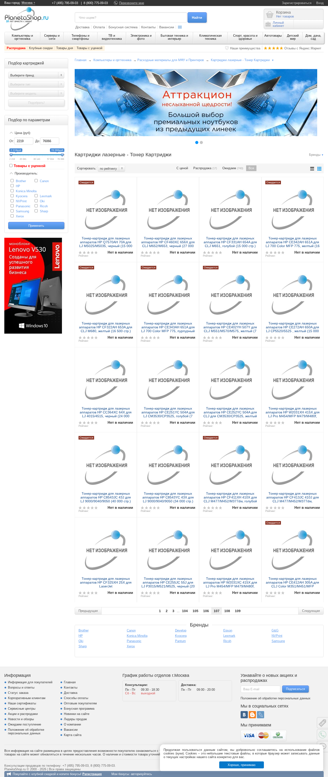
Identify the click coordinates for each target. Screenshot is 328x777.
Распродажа (16, 48)
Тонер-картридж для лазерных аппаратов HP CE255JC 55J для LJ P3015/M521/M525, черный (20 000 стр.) (168, 584)
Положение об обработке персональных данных (26, 731)
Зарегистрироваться (296, 3)
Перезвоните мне (131, 3)
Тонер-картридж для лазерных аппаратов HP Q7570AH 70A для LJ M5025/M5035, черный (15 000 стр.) (105, 244)
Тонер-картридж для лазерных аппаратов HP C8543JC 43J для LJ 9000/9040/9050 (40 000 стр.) (105, 497)
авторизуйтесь (141, 774)
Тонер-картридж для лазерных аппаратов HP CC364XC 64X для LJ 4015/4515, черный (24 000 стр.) (106, 414)
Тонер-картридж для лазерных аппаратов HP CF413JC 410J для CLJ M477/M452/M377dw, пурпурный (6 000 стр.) (292, 499)
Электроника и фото (141, 37)
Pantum (180, 641)
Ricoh (44, 206)
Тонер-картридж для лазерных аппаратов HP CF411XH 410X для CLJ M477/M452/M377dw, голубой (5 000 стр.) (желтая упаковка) (230, 499)
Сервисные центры (21, 708)
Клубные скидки (41, 48)
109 (238, 611)
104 (185, 611)
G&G (275, 630)
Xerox (20, 216)
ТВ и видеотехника (112, 37)
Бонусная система (123, 27)
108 (227, 611)
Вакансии (166, 27)
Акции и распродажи (23, 714)
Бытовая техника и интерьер (174, 37)
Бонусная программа (79, 708)
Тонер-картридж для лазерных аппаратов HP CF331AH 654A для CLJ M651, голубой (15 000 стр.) (230, 242)
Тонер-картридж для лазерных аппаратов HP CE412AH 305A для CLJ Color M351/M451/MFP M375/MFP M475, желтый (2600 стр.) (292, 586)
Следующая (311, 611)
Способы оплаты (76, 698)
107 (216, 611)
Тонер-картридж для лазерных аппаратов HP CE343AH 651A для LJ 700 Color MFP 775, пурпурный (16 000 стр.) (168, 329)
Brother (21, 181)
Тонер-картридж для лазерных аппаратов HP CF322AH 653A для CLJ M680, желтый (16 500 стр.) (105, 327)
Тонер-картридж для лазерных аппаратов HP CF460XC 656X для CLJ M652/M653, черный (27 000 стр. (168, 244)
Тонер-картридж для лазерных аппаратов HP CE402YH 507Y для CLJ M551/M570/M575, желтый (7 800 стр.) (230, 329)
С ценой (182, 168)
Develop (180, 630)
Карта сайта (72, 735)
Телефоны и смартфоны (80, 37)
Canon (44, 181)
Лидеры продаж (75, 719)
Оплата (99, 27)
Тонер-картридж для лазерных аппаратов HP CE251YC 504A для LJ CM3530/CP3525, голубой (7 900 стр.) (168, 414)
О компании (72, 724)
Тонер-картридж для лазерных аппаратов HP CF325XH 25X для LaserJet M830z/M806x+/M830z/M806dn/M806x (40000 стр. (108, 586)
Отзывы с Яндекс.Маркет (302, 48)
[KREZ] (196, 102)
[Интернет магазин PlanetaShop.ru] (28, 19)
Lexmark (46, 196)
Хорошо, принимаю (241, 765)
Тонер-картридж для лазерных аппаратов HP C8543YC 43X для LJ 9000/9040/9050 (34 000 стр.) (168, 497)
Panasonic (23, 206)
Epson (227, 630)
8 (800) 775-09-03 (96, 3)
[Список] (312, 169)
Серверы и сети (52, 37)
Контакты (148, 27)
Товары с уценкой (89, 48)
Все (251, 168)
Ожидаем (232, 168)
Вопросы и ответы (21, 687)
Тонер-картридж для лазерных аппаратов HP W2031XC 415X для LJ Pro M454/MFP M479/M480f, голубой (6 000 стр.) (230, 584)
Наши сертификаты (22, 703)
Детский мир (293, 37)
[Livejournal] (260, 714)
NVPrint (21, 201)
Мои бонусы (120, 774)
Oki (42, 201)
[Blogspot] (252, 714)
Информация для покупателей (30, 682)
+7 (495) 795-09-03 (65, 3)
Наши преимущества (245, 48)
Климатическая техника (210, 37)
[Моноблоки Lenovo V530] (33, 332)
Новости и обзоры (21, 719)
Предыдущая (88, 611)
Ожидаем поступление (24, 724)
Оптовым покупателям (80, 703)
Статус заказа (18, 693)
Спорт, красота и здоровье (245, 37)
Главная (80, 60)
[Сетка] (319, 169)
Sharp (44, 211)
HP (18, 186)
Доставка (82, 27)
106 (206, 611)
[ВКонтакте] (244, 714)
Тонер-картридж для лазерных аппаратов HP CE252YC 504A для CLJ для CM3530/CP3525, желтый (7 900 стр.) (230, 414)
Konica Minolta (26, 191)
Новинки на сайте (76, 714)
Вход (320, 3)
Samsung (22, 211)
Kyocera (21, 196)
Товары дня (64, 48)
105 (195, 611)
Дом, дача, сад (313, 37)
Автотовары (273, 35)
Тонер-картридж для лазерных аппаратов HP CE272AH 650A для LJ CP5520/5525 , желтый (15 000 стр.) (292, 329)
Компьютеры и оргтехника (22, 37)
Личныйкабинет (278, 24)
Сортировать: (87, 168)
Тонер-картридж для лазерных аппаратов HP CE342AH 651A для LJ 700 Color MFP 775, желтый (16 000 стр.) (293, 244)
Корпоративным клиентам (26, 698)
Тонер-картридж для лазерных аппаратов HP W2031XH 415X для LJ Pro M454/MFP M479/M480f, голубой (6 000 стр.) (293, 414)
